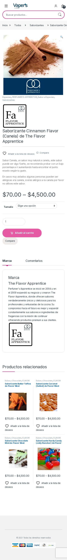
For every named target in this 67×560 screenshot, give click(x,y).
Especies (6, 97)
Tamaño (8, 206)
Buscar (59, 14)
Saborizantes (37, 25)
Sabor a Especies (46, 97)
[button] (61, 37)
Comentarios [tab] (34, 260)
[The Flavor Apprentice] (14, 116)
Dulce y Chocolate (13, 381)
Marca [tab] (7, 260)
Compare (44, 152)
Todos (17, 25)
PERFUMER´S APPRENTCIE (24, 97)
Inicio (5, 25)
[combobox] (29, 14)
